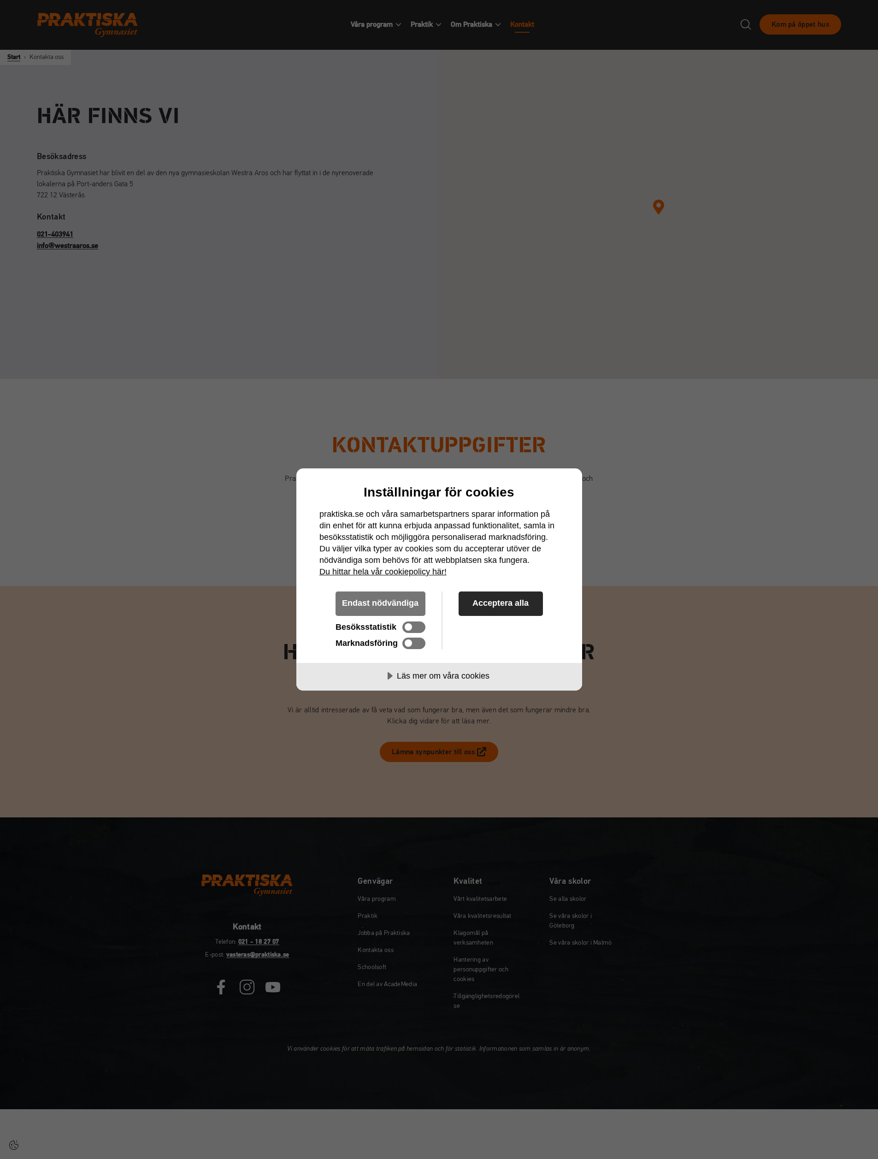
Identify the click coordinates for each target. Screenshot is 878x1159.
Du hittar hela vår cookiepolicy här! (383, 571)
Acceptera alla (500, 603)
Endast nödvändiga (380, 603)
